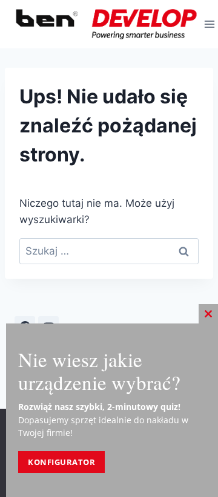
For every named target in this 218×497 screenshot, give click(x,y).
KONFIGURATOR (61, 461)
